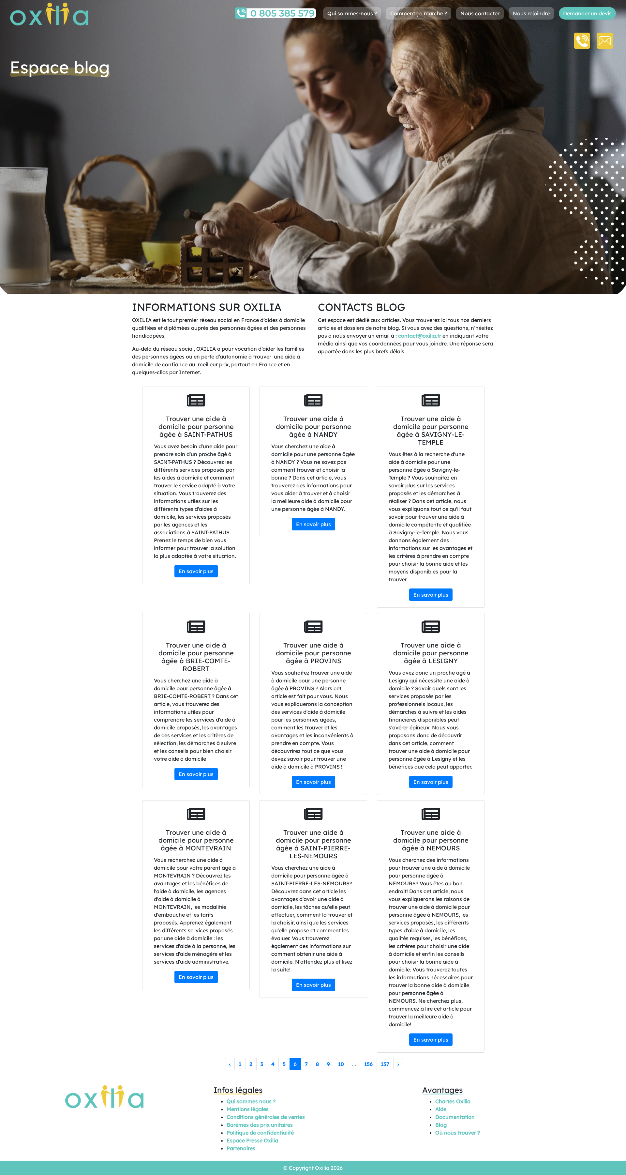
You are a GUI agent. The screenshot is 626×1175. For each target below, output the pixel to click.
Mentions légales (248, 1109)
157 (385, 1064)
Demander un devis (587, 13)
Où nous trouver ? (457, 1132)
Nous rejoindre (531, 13)
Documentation (455, 1117)
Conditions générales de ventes (266, 1117)
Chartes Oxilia (452, 1101)
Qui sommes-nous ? (352, 13)
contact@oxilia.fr (419, 335)
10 (341, 1064)
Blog (441, 1125)
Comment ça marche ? (418, 13)
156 (368, 1064)
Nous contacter (479, 13)
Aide (440, 1109)
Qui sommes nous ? (251, 1101)
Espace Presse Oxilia (252, 1140)
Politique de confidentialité (260, 1132)
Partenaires (241, 1148)
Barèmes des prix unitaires (260, 1125)
